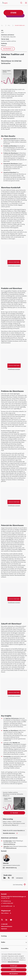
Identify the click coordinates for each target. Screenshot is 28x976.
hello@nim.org (7, 901)
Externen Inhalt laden (14, 262)
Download (15, 813)
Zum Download (7, 48)
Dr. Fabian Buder (7, 841)
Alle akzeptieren (13, 973)
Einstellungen (13, 966)
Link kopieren (19, 878)
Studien (2, 25)
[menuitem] (21, 2)
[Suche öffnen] (21, 2)
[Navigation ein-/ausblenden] (25, 2)
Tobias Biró (6, 846)
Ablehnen (13, 970)
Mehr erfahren (5, 913)
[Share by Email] (13, 878)
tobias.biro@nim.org (11, 848)
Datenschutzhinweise (6, 926)
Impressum (4, 928)
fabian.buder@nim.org (9, 844)
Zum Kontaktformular (6, 906)
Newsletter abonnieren (9, 833)
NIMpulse (9, 25)
